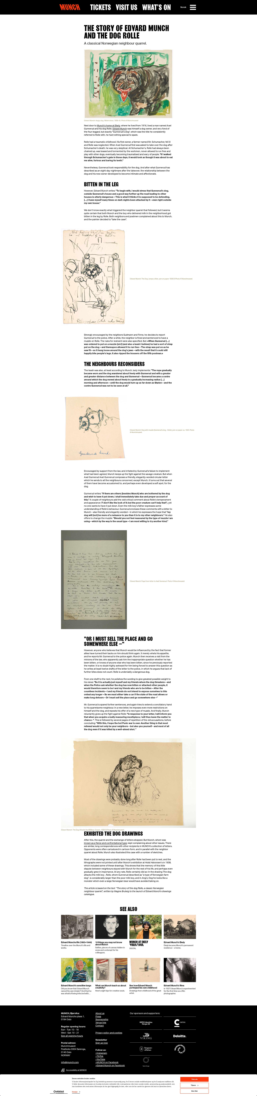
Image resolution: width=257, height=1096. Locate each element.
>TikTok (99, 1056)
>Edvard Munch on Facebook (110, 1065)
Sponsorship (101, 1019)
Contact (99, 1026)
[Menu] (193, 7)
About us (99, 1013)
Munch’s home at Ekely (108, 126)
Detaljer (75, 1092)
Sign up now (101, 1043)
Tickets (100, 7)
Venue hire (100, 1023)
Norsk (183, 7)
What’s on (156, 7)
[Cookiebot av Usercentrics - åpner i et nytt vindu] (59, 1092)
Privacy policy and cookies (108, 1033)
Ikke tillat (194, 1091)
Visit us (126, 7)
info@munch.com (70, 1062)
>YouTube (100, 1059)
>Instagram (101, 1053)
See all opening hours (72, 1036)
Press (98, 1016)
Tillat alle (194, 1079)
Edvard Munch (120, 129)
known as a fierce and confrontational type (105, 843)
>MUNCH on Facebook (106, 1062)
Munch (71, 7)
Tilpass (193, 1085)
